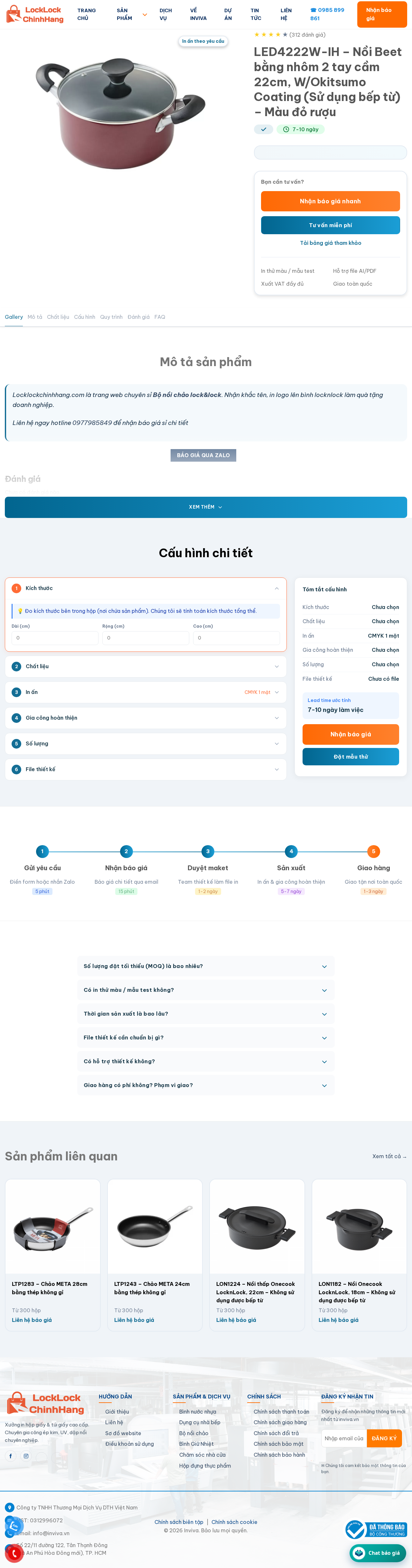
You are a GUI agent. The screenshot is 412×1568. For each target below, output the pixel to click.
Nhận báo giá (379, 14)
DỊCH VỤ (166, 14)
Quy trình (111, 317)
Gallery (14, 317)
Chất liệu (58, 317)
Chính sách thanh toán (281, 1411)
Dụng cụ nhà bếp (199, 1422)
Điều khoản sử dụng (129, 1444)
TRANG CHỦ (86, 14)
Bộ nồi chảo (194, 1433)
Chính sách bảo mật (279, 1444)
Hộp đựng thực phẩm (205, 1465)
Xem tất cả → (389, 1156)
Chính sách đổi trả (276, 1433)
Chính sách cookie (234, 1522)
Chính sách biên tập (178, 1522)
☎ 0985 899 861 (327, 14)
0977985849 (92, 423)
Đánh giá (138, 317)
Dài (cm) (21, 626)
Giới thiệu (117, 1411)
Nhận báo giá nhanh (330, 201)
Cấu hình (84, 317)
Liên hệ (114, 1422)
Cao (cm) (203, 626)
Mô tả (35, 317)
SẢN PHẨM (124, 14)
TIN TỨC (255, 14)
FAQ (159, 317)
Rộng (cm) (113, 626)
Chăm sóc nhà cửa (202, 1455)
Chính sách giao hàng (280, 1422)
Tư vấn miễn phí (330, 225)
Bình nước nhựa (197, 1411)
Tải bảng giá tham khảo (330, 243)
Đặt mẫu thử (351, 756)
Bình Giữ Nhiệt (196, 1444)
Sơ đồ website (123, 1433)
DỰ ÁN (228, 14)
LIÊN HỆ (286, 14)
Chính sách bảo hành (279, 1455)
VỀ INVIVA (198, 14)
